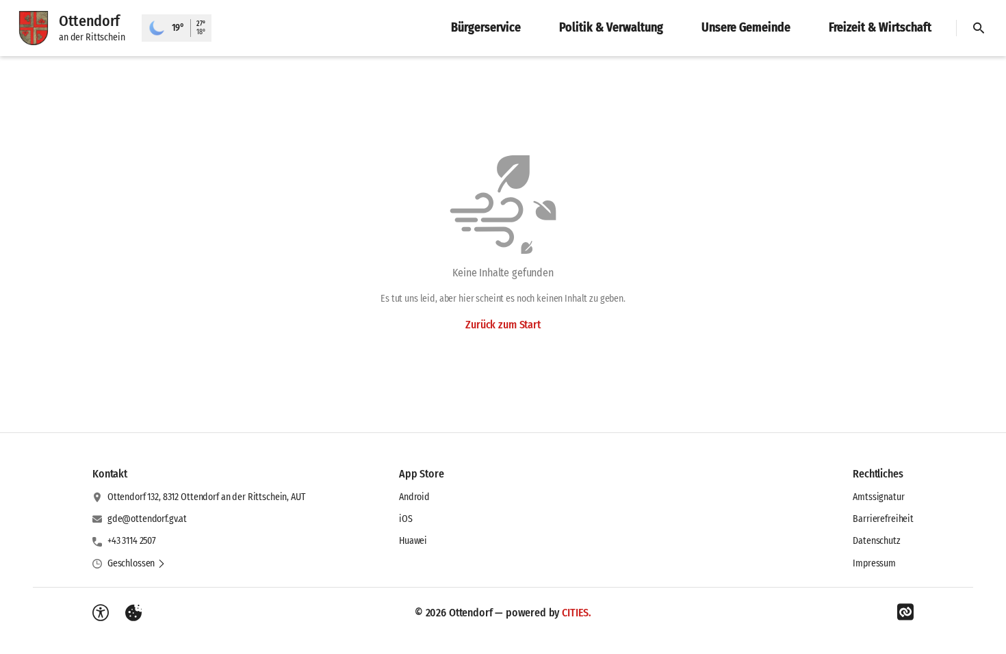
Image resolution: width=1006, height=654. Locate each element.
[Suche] (979, 28)
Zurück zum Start (502, 324)
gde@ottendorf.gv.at (147, 519)
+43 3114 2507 (131, 541)
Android (414, 497)
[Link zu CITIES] (905, 612)
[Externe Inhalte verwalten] (133, 613)
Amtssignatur (878, 497)
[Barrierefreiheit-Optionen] (100, 613)
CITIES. (576, 612)
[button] (136, 564)
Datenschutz (876, 541)
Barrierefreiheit (883, 519)
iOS (406, 519)
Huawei (413, 541)
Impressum (874, 563)
